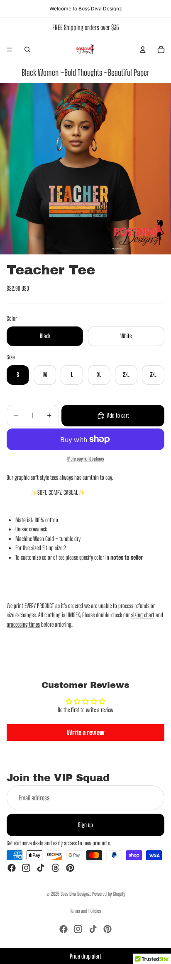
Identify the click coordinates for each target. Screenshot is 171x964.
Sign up (85, 824)
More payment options (85, 459)
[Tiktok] (41, 868)
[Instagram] (26, 868)
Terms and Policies (85, 911)
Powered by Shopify (108, 894)
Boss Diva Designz (75, 894)
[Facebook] (12, 868)
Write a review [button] (86, 732)
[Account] (143, 49)
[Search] (27, 49)
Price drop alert (85, 956)
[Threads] (56, 868)
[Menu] (9, 49)
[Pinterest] (70, 868)
